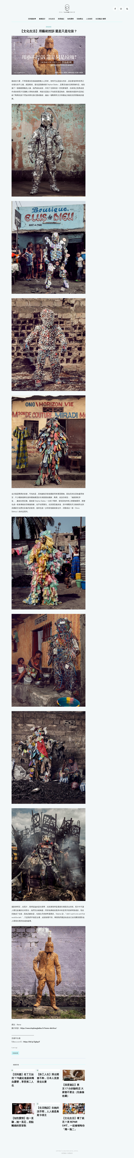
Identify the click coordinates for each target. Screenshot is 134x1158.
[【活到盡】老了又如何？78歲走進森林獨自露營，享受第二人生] (12, 1070)
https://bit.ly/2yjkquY (31, 1042)
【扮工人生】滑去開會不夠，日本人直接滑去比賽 (48, 1078)
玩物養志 (80, 19)
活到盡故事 (32, 19)
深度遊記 (61, 19)
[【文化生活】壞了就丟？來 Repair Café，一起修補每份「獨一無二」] (74, 1108)
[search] (127, 8)
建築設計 (42, 19)
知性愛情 (70, 19)
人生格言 (89, 19)
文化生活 (52, 19)
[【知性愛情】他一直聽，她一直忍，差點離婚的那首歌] (23, 1108)
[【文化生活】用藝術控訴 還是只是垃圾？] (48, 55)
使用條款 (64, 1153)
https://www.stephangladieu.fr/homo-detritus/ (38, 1028)
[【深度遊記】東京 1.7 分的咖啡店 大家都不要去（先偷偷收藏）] (74, 1075)
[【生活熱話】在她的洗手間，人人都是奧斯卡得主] (37, 1103)
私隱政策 (70, 1153)
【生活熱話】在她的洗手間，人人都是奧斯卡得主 (48, 1111)
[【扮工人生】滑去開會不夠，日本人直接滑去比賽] (37, 1070)
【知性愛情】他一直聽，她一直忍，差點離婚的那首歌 (23, 1121)
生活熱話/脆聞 (101, 19)
